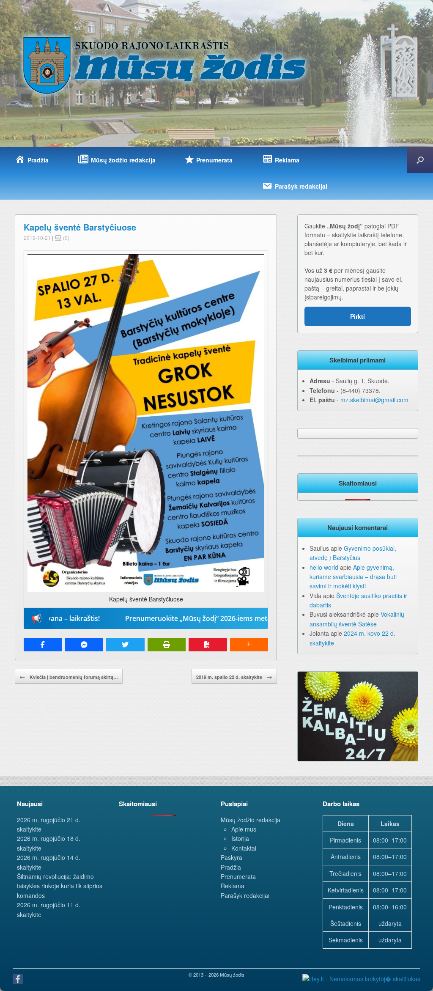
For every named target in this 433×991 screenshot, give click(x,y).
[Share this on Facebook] (43, 644)
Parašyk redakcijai (245, 895)
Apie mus (243, 829)
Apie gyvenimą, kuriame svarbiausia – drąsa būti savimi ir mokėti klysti (353, 576)
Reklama (232, 885)
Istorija (240, 838)
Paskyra (231, 857)
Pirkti (357, 316)
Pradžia (231, 867)
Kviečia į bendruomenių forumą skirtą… (68, 676)
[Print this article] (167, 644)
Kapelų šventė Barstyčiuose (80, 227)
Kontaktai (243, 848)
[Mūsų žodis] (165, 65)
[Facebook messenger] (84, 644)
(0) (65, 237)
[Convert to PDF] (208, 644)
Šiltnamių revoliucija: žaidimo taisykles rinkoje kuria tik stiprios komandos (59, 886)
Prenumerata (238, 876)
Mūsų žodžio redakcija (250, 819)
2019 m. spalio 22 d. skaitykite (234, 676)
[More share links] (249, 644)
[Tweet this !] (125, 644)
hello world (324, 567)
